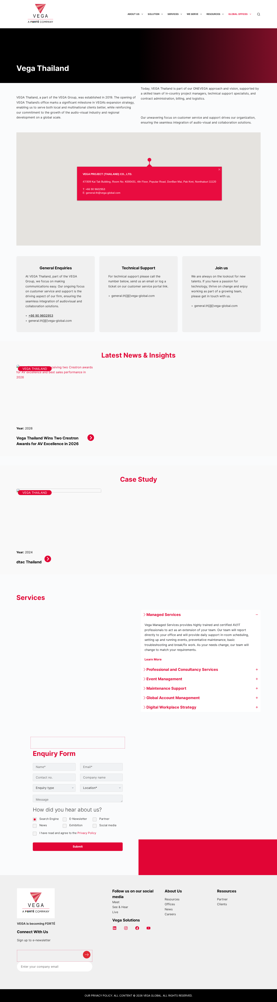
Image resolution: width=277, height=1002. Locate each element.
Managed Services (163, 614)
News (169, 909)
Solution (153, 14)
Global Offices (238, 14)
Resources (213, 14)
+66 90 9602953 (40, 315)
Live (115, 912)
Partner (222, 899)
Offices (170, 904)
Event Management (164, 679)
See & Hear (120, 907)
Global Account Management (173, 698)
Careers (170, 914)
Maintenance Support (166, 688)
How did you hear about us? (67, 809)
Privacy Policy (86, 833)
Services (173, 14)
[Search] (258, 14)
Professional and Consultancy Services (182, 669)
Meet (115, 902)
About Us (133, 14)
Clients (222, 904)
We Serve (192, 14)
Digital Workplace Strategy (171, 707)
